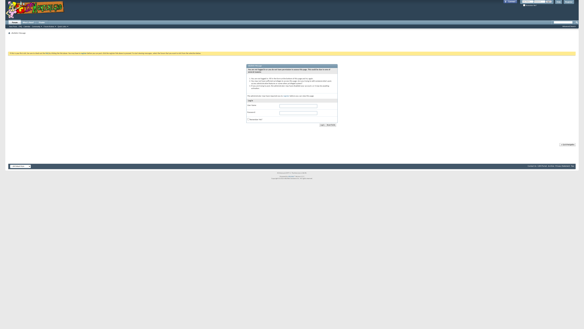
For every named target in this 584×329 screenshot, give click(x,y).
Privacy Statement (562, 166)
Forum (15, 22)
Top (572, 166)
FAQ (20, 26)
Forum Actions (49, 26)
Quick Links (62, 26)
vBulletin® (291, 176)
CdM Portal (542, 166)
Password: (251, 112)
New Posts (13, 26)
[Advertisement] (292, 42)
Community (36, 26)
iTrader (42, 22)
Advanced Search (569, 26)
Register (569, 2)
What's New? (28, 22)
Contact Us (532, 166)
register (286, 96)
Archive (551, 166)
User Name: (251, 105)
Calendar (27, 26)
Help (559, 2)
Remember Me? (531, 5)
